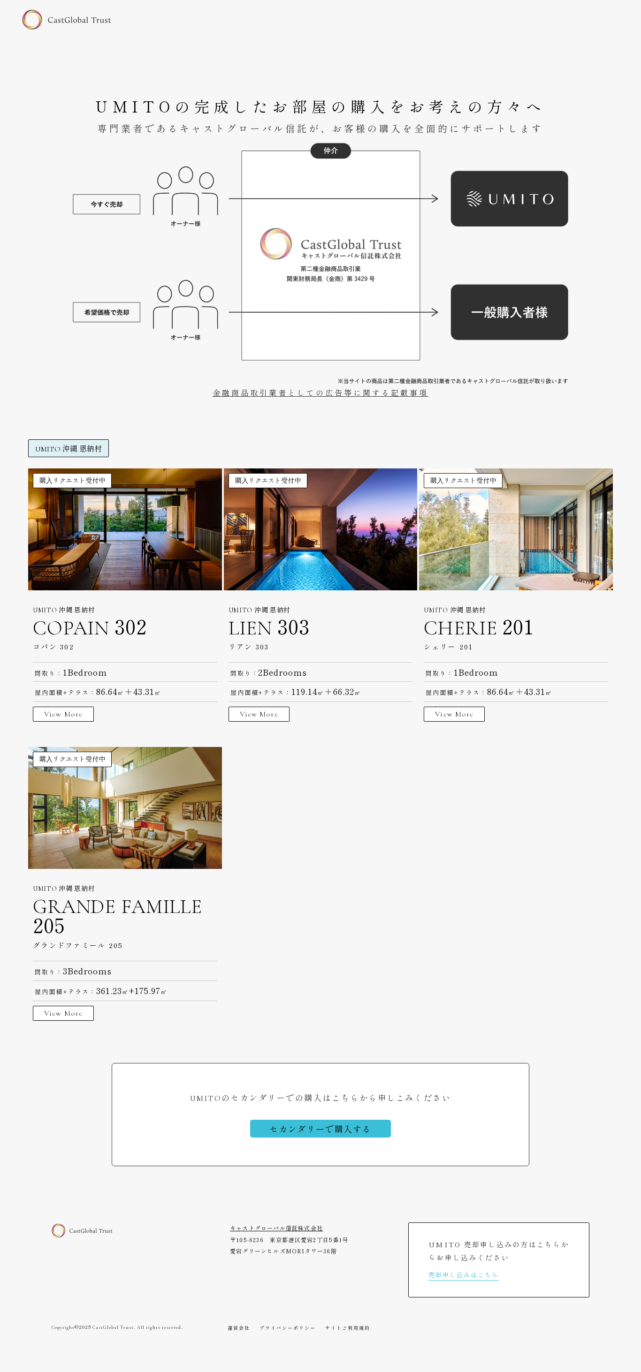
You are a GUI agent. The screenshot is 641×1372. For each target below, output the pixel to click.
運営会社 (239, 1328)
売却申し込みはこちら (463, 1274)
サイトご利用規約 (347, 1328)
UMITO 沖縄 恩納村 (68, 449)
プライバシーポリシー (287, 1328)
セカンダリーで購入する (320, 1129)
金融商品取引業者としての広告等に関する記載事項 (320, 393)
